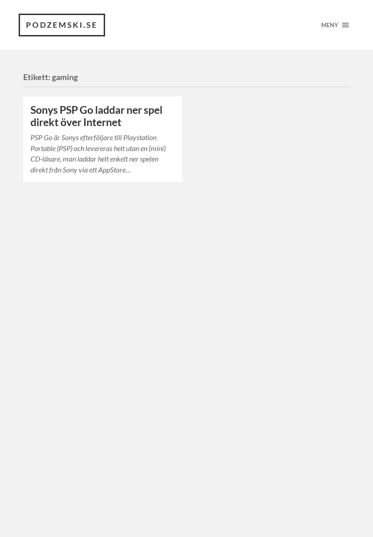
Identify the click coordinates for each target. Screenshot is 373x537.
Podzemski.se (62, 25)
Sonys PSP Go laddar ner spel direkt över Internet (96, 116)
